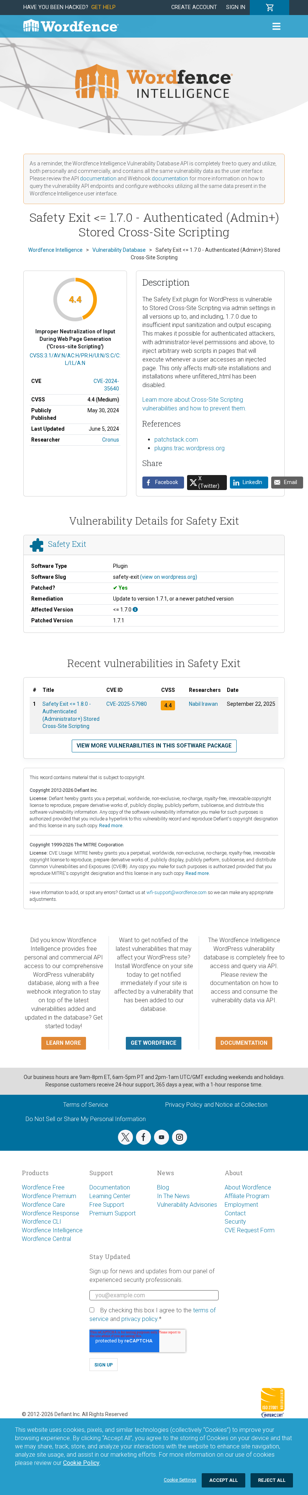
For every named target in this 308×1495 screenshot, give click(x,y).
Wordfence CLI (41, 1221)
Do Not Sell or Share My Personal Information (86, 1119)
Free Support (106, 1204)
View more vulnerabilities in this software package (154, 746)
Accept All (223, 1480)
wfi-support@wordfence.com (176, 892)
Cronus (110, 440)
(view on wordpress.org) (168, 577)
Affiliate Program (247, 1196)
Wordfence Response (50, 1213)
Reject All (271, 1480)
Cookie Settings (180, 1480)
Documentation (109, 1187)
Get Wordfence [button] (154, 1043)
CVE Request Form (250, 1230)
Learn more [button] (63, 1043)
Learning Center (109, 1196)
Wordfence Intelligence (52, 1230)
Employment (241, 1204)
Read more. (111, 825)
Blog (163, 1187)
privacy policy (139, 1318)
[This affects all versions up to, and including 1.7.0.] (135, 610)
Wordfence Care (43, 1204)
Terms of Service (85, 1104)
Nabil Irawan (203, 704)
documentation (98, 179)
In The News (173, 1196)
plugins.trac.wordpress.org (189, 448)
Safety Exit (67, 544)
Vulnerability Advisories (187, 1204)
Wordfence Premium (49, 1196)
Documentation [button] (243, 1043)
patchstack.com (176, 439)
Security (235, 1221)
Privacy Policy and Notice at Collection (216, 1104)
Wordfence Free (43, 1187)
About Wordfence (248, 1187)
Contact (235, 1213)
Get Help (103, 7)
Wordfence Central (46, 1238)
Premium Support (112, 1213)
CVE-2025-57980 (126, 704)
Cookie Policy (81, 1462)
